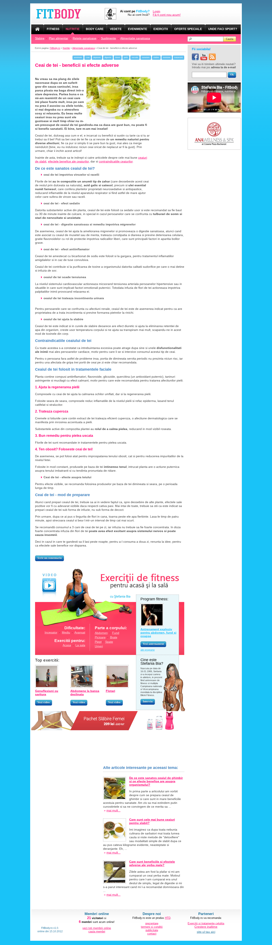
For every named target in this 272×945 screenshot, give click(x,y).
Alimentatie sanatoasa (135, 38)
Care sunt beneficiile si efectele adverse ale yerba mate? (152, 863)
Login (156, 11)
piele (126, 57)
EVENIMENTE (137, 29)
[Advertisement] (67, 829)
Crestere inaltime (205, 926)
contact (151, 933)
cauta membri (96, 931)
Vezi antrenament (153, 643)
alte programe (147, 650)
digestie (108, 57)
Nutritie (66, 48)
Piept (98, 641)
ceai (87, 57)
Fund (115, 633)
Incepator (51, 632)
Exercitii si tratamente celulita (206, 923)
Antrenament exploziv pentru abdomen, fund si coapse (158, 633)
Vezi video (43, 702)
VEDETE (116, 29)
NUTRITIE (72, 29)
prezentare (151, 923)
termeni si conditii (152, 926)
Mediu (66, 632)
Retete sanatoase (84, 38)
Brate (113, 637)
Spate (109, 641)
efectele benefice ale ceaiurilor (68, 161)
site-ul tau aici (206, 932)
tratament (178, 57)
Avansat (79, 632)
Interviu (148, 701)
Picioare (100, 637)
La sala (80, 645)
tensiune (166, 57)
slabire (156, 57)
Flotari (110, 691)
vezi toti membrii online (96, 928)
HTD (167, 917)
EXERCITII (160, 29)
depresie (97, 57)
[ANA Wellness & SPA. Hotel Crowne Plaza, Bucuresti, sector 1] (214, 119)
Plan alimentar (58, 38)
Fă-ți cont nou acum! (167, 14)
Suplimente (108, 38)
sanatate (146, 57)
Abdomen (101, 633)
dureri (117, 57)
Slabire (39, 38)
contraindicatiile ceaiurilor (116, 161)
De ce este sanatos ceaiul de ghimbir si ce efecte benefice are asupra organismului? (156, 781)
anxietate (78, 57)
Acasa (67, 645)
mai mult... (113, 810)
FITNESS (53, 29)
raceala (135, 57)
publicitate (152, 930)
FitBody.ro (55, 48)
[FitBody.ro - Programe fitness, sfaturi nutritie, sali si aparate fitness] (68, 14)
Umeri (99, 646)
